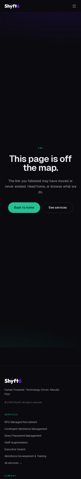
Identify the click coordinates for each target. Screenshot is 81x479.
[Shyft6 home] (12, 6)
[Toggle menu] (74, 6)
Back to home (24, 208)
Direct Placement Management (23, 435)
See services (58, 208)
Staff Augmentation (16, 442)
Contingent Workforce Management (26, 429)
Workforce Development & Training (25, 456)
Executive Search (15, 449)
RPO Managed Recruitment (21, 422)
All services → (13, 463)
